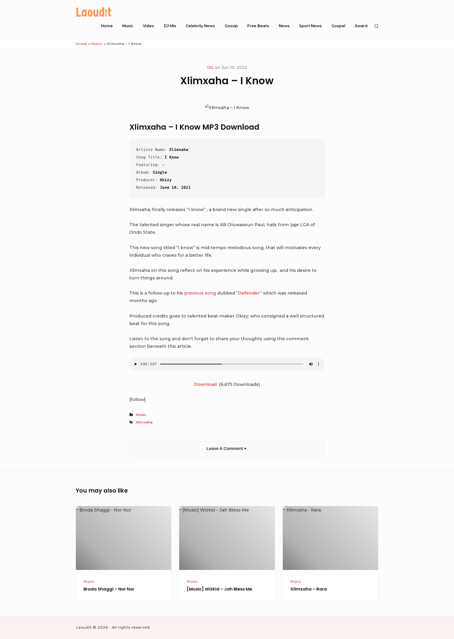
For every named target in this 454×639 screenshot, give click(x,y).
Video (148, 26)
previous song (200, 293)
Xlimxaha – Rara (308, 589)
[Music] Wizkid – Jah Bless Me (219, 589)
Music (127, 26)
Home (107, 26)
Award (361, 26)
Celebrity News (200, 26)
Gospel (338, 26)
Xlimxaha (144, 422)
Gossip (231, 26)
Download (206, 384)
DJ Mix (170, 26)
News (284, 26)
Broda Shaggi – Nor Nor (108, 589)
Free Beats (258, 26)
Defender (249, 293)
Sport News (310, 26)
